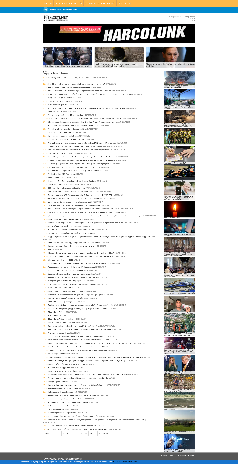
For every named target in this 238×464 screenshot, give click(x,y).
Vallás (127, 3)
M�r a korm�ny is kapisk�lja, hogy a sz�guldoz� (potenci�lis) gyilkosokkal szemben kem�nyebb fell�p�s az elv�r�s (95, 357)
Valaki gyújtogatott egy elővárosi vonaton (63, 226)
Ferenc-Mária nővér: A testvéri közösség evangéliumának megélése (73, 416)
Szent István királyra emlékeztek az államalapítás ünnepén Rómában (74, 326)
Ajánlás (172, 456)
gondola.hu (102, 181)
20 (86, 433)
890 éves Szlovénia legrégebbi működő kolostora (66, 188)
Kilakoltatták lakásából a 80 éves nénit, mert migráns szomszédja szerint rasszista (78, 199)
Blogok (101, 3)
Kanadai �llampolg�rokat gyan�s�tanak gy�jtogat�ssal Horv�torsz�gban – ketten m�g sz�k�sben (88, 361)
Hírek (57, 3)
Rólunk (191, 456)
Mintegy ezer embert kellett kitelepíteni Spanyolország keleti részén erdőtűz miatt (78, 378)
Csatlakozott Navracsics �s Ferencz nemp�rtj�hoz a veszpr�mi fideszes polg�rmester (81, 160)
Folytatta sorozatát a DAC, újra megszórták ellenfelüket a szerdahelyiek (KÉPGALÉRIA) (80, 195)
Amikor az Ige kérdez (56, 354)
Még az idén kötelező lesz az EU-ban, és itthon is (66, 115)
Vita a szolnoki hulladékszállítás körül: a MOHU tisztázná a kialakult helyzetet (77, 150)
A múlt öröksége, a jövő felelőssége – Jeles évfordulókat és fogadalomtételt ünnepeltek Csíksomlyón (85, 119)
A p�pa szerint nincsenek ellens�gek (62, 132)
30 (91, 433)
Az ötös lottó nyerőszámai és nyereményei (64, 185)
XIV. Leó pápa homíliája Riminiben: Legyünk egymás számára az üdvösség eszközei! (80, 91)
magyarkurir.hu (100, 78)
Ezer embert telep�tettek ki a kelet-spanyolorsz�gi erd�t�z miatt (73, 126)
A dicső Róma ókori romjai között (60, 288)
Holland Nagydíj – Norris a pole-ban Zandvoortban (67, 291)
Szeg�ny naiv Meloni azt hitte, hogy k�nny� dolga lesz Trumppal (73, 167)
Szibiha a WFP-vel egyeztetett (59, 368)
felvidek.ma (103, 230)
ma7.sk (80, 174)
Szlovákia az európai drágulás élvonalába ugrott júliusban (70, 233)
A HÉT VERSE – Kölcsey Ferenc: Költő (62, 153)
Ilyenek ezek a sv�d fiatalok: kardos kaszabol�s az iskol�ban (72, 246)
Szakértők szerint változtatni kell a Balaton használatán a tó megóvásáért (75, 146)
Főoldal (48, 3)
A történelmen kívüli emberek (59, 333)
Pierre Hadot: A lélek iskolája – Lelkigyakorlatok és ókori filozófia (72, 395)
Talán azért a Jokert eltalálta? (59, 101)
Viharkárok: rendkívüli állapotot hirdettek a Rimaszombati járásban (73, 277)
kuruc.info (111, 84)
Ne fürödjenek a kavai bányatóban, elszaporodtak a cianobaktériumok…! (75, 205)
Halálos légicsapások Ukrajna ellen (61, 413)
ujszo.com (118, 195)
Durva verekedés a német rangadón (61, 322)
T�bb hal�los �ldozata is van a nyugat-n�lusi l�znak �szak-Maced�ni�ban (78, 164)
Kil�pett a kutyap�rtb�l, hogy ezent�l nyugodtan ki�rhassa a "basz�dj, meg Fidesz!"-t (81, 253)
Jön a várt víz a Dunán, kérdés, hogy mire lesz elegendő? (69, 202)
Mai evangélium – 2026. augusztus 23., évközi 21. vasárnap (70, 78)
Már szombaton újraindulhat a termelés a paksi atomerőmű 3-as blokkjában (76, 336)
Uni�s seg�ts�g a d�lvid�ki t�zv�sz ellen (65, 219)
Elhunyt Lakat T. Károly (56, 312)
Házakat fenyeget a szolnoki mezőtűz (62, 371)
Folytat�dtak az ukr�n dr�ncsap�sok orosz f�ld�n (68, 402)
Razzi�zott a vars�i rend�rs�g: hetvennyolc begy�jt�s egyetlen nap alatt (77, 309)
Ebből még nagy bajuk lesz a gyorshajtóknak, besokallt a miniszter (73, 243)
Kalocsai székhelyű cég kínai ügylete (62, 392)
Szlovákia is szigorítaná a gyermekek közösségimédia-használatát (73, 230)
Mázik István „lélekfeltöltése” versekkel (62, 174)
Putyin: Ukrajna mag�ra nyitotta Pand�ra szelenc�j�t (69, 87)
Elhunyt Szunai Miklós (56, 112)
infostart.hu (136, 94)
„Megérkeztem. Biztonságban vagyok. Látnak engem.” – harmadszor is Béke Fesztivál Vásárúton (84, 212)
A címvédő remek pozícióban (59, 105)
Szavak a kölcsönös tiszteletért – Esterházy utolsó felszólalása (71, 274)
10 (81, 433)
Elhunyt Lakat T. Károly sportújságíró (61, 302)
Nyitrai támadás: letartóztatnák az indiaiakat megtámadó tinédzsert (73, 284)
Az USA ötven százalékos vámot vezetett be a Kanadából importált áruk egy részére (79, 340)
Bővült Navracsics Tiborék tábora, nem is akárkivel (67, 66)
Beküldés (163, 456)
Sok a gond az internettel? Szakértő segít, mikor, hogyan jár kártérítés (74, 191)
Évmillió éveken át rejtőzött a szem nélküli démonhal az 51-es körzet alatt (75, 347)
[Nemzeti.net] (55, 18)
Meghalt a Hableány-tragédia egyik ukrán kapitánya (67, 129)
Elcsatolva (90, 3)
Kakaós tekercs (54, 316)
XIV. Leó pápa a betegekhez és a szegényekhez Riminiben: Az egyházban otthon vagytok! (81, 122)
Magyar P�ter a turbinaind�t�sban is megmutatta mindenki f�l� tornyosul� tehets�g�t (82, 143)
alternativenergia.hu (112, 146)
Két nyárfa (52, 250)
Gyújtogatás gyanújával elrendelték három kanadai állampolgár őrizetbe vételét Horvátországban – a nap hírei (89, 94)
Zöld (120, 3)
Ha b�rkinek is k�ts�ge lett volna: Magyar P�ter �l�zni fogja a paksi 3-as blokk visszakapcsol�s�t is (88, 375)
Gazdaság (67, 3)
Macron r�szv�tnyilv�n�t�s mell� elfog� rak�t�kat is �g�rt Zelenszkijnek (78, 263)
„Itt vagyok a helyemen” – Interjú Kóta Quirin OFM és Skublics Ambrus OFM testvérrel (79, 257)
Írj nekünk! (182, 456)
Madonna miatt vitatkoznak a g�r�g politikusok (66, 140)
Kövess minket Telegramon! (61, 9)
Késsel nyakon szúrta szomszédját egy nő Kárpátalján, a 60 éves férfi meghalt (77, 385)
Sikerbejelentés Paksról (57, 409)
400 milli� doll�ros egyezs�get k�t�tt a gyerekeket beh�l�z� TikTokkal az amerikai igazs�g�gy (86, 108)
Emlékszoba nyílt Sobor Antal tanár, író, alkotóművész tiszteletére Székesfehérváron (79, 305)
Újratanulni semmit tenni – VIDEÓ (60, 260)
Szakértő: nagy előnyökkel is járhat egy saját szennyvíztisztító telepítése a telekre (115, 65)
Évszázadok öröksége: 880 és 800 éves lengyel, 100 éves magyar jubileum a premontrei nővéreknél (85, 223)
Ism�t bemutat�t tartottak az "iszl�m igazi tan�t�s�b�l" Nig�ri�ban (75, 295)
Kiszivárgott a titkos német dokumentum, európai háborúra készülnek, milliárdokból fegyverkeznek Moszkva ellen (90, 343)
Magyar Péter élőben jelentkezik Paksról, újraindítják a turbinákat (72, 171)
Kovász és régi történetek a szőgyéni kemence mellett (68, 364)
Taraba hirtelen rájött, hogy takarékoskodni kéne (66, 399)
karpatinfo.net (139, 343)
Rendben (116, 462)
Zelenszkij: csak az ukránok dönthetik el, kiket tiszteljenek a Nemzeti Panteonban (78, 429)
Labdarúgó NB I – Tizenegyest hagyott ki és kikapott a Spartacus (72, 181)
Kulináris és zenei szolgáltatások (60, 406)
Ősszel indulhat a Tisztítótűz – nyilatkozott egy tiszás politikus (170, 65)
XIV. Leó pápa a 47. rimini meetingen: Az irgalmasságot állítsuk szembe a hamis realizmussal (83, 209)
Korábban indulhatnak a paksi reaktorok (63, 389)
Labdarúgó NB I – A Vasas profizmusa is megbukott (67, 271)
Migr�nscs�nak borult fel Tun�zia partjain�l (65, 281)
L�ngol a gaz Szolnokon (57, 382)
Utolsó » (106, 433)
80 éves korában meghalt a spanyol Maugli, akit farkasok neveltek (72, 426)
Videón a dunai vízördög (57, 178)
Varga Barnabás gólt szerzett (59, 98)
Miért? (75, 9)
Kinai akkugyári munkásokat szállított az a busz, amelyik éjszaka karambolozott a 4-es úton (82, 157)
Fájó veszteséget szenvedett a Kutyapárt (63, 136)
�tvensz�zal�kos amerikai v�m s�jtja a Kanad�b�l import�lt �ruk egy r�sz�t (80, 330)
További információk (129, 462)
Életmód (111, 3)
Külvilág (78, 3)
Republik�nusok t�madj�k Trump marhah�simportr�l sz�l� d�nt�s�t (77, 84)
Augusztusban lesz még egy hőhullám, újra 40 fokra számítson (71, 267)
